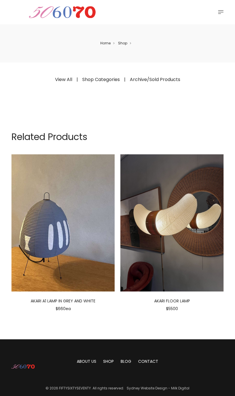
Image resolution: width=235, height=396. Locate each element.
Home (105, 43)
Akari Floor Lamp (172, 301)
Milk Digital (180, 388)
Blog (126, 361)
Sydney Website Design (147, 388)
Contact (148, 361)
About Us (86, 361)
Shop (122, 43)
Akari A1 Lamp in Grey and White (63, 301)
